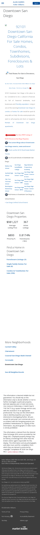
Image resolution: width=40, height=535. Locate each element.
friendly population (22, 104)
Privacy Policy (24, 512)
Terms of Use (6, 512)
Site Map (4, 520)
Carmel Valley (10, 347)
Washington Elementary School (8, 189)
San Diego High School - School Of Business (29, 189)
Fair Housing (6, 516)
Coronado (9, 360)
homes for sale (17, 111)
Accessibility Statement (27, 516)
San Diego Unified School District (17, 202)
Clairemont (9, 351)
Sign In (36, 3)
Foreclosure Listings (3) (16, 259)
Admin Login (24, 520)
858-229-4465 (12, 462)
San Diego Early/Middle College (18, 167)
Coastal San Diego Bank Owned (18, 355)
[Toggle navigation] (2, 3)
